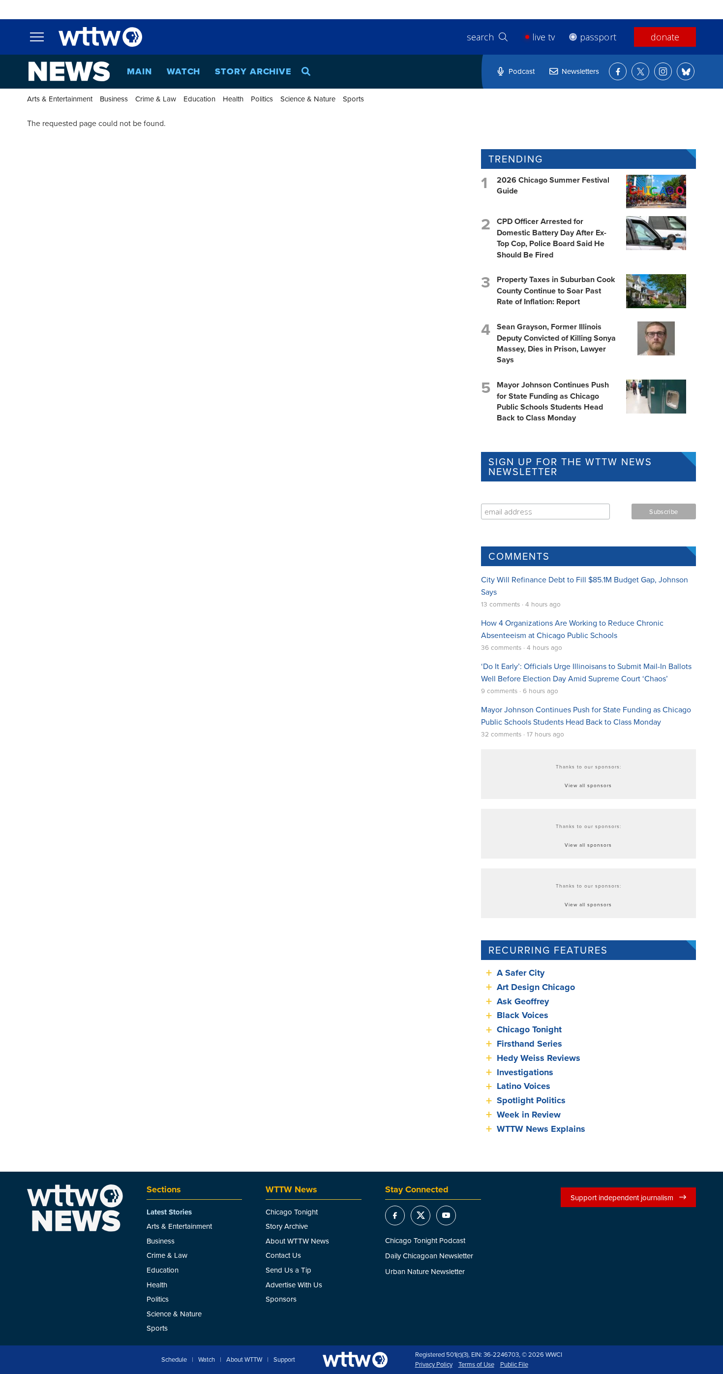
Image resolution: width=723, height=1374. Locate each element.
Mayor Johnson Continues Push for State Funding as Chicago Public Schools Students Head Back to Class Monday (553, 401)
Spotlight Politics (531, 1100)
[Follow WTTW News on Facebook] (618, 71)
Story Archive (253, 71)
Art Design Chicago (536, 987)
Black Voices (522, 1015)
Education (199, 99)
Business (114, 99)
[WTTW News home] (69, 71)
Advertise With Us (294, 1284)
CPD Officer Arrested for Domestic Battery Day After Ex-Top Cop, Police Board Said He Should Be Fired (551, 238)
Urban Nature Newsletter (425, 1271)
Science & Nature (307, 99)
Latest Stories (169, 1212)
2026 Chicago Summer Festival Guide (553, 185)
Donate (665, 37)
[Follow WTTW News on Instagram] (663, 71)
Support (284, 1360)
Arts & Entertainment (59, 99)
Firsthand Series (529, 1043)
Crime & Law (155, 99)
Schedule (174, 1360)
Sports (353, 99)
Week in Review (529, 1114)
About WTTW (244, 1360)
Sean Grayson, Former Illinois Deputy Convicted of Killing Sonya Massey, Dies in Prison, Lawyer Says (556, 343)
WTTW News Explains (542, 1128)
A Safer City (520, 972)
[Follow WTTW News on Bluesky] (685, 71)
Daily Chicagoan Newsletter (429, 1255)
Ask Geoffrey (523, 1001)
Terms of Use (476, 1365)
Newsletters (580, 71)
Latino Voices (523, 1086)
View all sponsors (588, 785)
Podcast (522, 71)
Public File (514, 1365)
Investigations (525, 1072)
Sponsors (281, 1299)
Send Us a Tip (288, 1270)
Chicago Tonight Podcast (425, 1240)
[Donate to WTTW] (355, 1359)
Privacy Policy (433, 1365)
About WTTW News (297, 1241)
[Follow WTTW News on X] (640, 71)
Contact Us (283, 1255)
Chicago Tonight (529, 1029)
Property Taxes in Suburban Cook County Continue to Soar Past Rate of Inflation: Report (556, 290)
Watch (184, 71)
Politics (262, 99)
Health (233, 99)
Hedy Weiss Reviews (538, 1058)
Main (139, 71)
